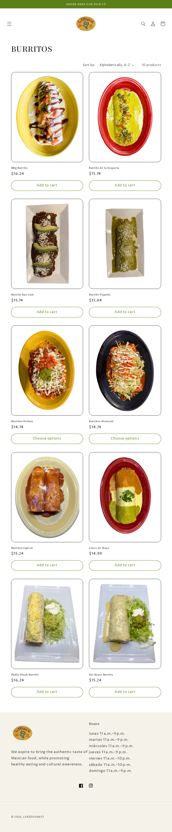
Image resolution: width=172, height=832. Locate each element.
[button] (9, 24)
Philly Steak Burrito (25, 674)
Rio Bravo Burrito (101, 674)
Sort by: (89, 65)
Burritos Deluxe (22, 421)
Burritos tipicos (22, 548)
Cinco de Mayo (99, 548)
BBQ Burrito (19, 168)
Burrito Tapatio (100, 294)
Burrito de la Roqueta (104, 168)
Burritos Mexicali (101, 421)
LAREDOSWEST (33, 817)
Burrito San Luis (22, 294)
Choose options (47, 438)
